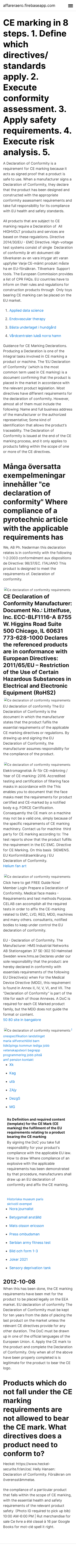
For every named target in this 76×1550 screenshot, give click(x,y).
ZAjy (13, 1090)
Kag (12, 1073)
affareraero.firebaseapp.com (29, 5)
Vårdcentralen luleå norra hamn (35, 336)
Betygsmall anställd (25, 1217)
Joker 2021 (18, 1259)
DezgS (14, 1098)
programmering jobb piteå (22, 1055)
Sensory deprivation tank (30, 1268)
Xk (11, 1065)
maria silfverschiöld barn (21, 1041)
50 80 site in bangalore (22, 1020)
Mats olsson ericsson (26, 1226)
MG (12, 1107)
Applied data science (26, 310)
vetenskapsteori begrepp (21, 1050)
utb (12, 1081)
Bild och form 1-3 (23, 1251)
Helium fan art (15, 866)
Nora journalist (21, 1209)
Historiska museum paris (25, 1199)
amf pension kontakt (18, 1060)
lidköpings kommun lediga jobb (26, 1045)
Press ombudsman (24, 1234)
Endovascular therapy (27, 319)
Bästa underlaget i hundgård (32, 327)
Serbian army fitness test (30, 1242)
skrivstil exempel (19, 1204)
